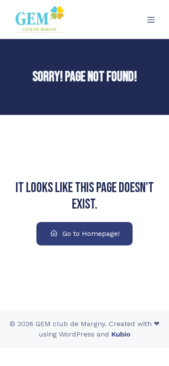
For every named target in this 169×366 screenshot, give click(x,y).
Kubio (120, 334)
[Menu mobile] (151, 19)
